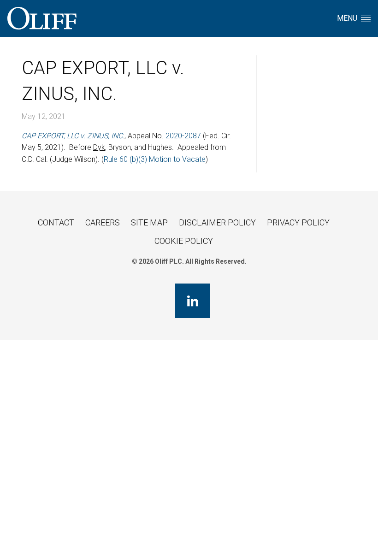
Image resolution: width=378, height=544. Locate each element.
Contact (56, 222)
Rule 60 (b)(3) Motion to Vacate (155, 159)
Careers (102, 222)
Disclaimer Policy (217, 222)
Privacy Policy (298, 222)
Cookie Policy (183, 241)
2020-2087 (183, 135)
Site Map (149, 222)
